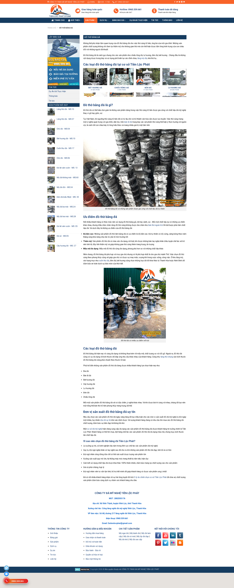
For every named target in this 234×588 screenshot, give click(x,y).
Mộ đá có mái (129, 536)
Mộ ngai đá (123, 533)
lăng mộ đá (142, 58)
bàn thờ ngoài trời (155, 225)
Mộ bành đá (135, 533)
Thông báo (167, 20)
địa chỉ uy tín (105, 420)
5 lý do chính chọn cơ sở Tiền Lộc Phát (150, 477)
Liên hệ (53, 559)
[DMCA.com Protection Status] (82, 569)
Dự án (52, 550)
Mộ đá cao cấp (135, 539)
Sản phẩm (89, 20)
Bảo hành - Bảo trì (93, 550)
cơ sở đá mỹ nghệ (94, 429)
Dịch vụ (103, 20)
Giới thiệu (54, 533)
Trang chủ (52, 28)
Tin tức (154, 20)
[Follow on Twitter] (177, 2)
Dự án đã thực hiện (138, 20)
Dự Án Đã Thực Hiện (57, 91)
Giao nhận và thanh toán (96, 537)
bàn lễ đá (128, 122)
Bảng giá (54, 537)
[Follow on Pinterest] (179, 2)
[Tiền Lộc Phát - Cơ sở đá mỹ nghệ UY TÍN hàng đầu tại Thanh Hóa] (60, 10)
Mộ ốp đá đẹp (143, 536)
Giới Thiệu (75, 20)
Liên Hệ (179, 20)
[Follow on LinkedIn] (181, 2)
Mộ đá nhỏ (123, 539)
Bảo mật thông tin (93, 559)
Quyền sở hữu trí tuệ (94, 555)
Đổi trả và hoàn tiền (94, 542)
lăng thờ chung (167, 357)
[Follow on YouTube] (184, 2)
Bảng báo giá (118, 20)
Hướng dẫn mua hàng (95, 533)
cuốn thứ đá (104, 260)
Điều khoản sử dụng (94, 546)
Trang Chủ (59, 20)
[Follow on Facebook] (175, 2)
